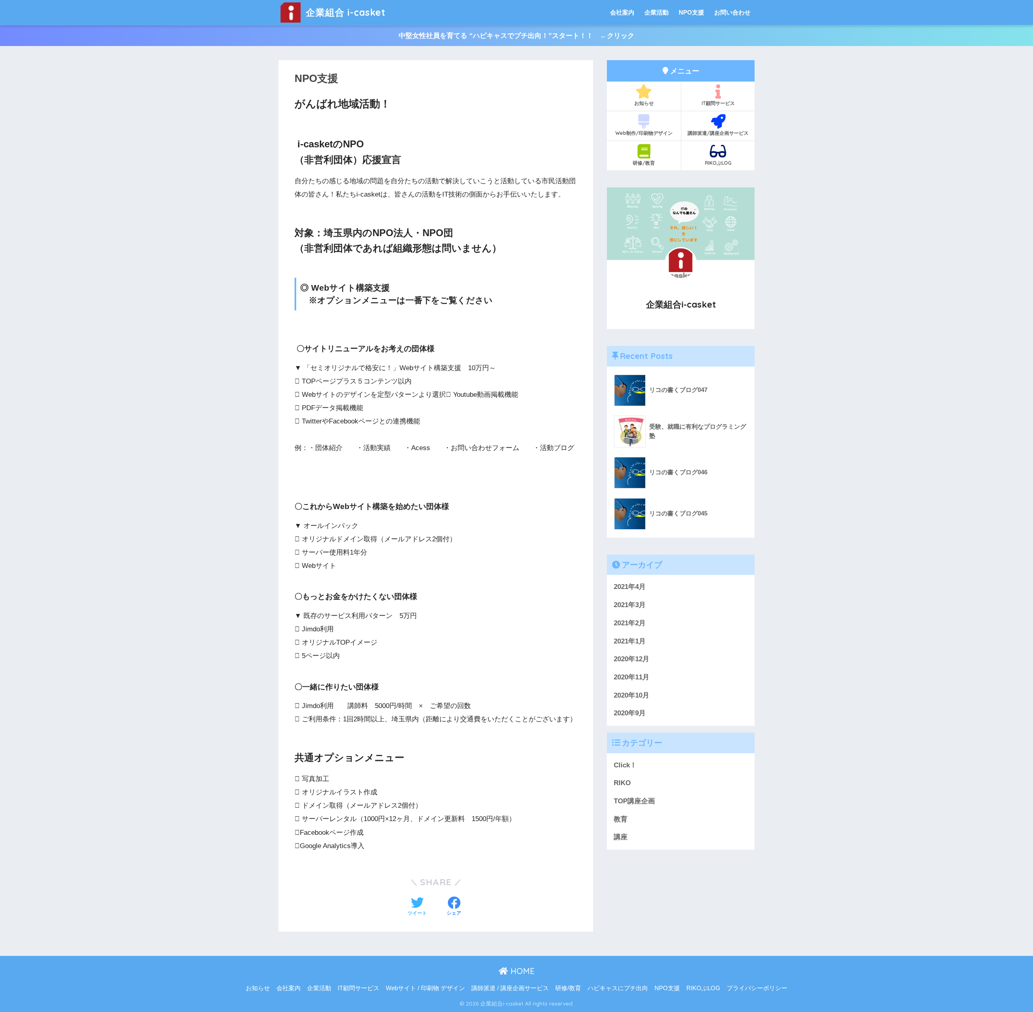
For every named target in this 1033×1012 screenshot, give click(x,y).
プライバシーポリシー (757, 988)
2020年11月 (631, 677)
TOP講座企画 (634, 801)
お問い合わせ (732, 12)
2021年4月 (630, 587)
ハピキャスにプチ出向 (618, 988)
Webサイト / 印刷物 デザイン (425, 988)
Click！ (625, 765)
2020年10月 (631, 695)
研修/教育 (644, 163)
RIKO (622, 783)
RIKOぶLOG (718, 163)
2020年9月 (630, 713)
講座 (620, 837)
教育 (620, 819)
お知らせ (644, 103)
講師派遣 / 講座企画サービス (510, 988)
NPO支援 (691, 12)
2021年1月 (630, 641)
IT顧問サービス (718, 103)
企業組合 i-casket (344, 12)
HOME (521, 971)
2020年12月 (631, 659)
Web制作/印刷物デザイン (644, 133)
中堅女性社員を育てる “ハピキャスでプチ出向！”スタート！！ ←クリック (516, 36)
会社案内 (622, 12)
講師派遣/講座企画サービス (718, 133)
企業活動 (656, 12)
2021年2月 (630, 623)
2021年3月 (630, 605)
